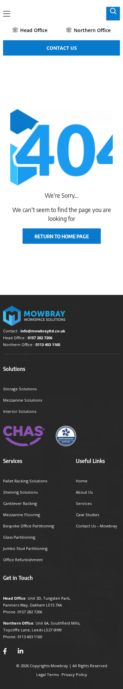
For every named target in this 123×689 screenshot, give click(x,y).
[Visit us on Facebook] (5, 651)
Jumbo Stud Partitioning (25, 548)
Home (81, 480)
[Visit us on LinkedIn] (20, 651)
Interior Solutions (19, 411)
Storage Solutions (20, 388)
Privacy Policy (74, 674)
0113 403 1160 (48, 344)
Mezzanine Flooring (21, 514)
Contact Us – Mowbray (96, 525)
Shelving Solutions (20, 492)
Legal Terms (47, 674)
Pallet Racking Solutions (25, 480)
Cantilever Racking (20, 503)
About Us (84, 492)
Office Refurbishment (23, 559)
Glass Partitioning (19, 537)
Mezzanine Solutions (22, 400)
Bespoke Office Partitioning (28, 525)
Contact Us (61, 48)
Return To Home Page (62, 236)
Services (84, 503)
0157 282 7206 (40, 337)
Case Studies (87, 514)
